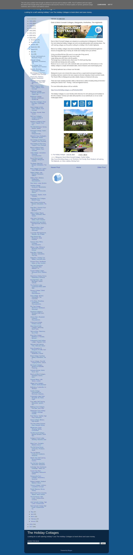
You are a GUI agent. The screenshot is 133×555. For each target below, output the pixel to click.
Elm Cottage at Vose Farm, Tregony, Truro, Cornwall (38, 73)
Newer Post (55, 167)
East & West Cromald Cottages (71, 157)
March (33, 516)
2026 (31, 21)
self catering (99, 159)
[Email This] (79, 155)
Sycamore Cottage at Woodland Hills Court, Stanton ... (37, 313)
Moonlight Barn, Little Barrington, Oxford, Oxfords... (36, 281)
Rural (88, 159)
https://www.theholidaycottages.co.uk (61, 159)
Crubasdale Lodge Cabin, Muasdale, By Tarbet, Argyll (37, 398)
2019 (31, 37)
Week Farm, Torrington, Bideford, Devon (37, 444)
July (32, 51)
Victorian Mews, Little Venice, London (36, 380)
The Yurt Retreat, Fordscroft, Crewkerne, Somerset (37, 454)
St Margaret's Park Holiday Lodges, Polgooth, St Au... (38, 341)
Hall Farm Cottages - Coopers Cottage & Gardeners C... (36, 118)
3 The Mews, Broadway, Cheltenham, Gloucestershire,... (37, 302)
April (32, 514)
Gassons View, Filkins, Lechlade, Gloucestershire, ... (36, 243)
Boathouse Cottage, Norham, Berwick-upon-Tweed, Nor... (37, 93)
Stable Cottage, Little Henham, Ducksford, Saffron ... (37, 174)
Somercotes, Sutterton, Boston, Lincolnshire (37, 77)
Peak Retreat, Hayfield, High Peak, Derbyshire (38, 416)
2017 (31, 526)
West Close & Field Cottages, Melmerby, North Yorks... (37, 327)
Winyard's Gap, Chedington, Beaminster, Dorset (38, 136)
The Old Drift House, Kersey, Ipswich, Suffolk (38, 127)
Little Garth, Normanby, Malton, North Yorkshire (37, 219)
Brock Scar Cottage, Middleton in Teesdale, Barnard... (37, 337)
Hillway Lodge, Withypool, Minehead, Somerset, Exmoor (37, 248)
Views (64, 161)
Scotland (93, 159)
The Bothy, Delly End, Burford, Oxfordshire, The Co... (38, 165)
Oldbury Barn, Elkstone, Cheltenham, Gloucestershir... (37, 179)
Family (83, 157)
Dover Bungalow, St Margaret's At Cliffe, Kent (38, 349)
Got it (110, 4)
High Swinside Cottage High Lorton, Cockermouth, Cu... (38, 507)
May (32, 512)
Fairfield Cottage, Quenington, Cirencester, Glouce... (38, 191)
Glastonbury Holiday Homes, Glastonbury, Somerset (38, 276)
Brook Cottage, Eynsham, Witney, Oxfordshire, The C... (38, 357)
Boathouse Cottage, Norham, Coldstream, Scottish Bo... (37, 98)
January (33, 521)
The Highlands (55, 161)
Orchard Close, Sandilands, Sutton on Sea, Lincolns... (38, 262)
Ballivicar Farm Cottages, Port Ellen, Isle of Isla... (37, 407)
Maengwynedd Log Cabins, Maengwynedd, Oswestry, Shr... (38, 223)
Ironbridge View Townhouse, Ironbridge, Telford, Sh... (38, 467)
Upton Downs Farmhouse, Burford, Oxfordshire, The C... (38, 204)
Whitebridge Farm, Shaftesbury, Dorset (36, 352)
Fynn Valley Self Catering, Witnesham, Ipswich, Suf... (37, 403)
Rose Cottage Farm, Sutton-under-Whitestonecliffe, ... (38, 169)
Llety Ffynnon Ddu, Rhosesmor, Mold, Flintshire (36, 238)
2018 (31, 524)
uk (60, 161)
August (33, 49)
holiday (87, 157)
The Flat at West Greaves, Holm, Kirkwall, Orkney (38, 424)
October (33, 44)
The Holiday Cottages (43, 533)
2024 (31, 26)
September (34, 47)
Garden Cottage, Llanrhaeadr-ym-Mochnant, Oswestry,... (37, 392)
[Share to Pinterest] (86, 155)
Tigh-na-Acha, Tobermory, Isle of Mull (37, 332)
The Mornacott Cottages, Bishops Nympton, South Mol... (38, 434)
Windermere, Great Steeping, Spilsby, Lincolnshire (36, 429)
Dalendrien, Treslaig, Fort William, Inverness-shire (37, 258)
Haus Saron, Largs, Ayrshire (38, 183)
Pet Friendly (82, 159)
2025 (31, 23)
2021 (31, 33)
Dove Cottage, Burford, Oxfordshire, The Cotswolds (37, 297)
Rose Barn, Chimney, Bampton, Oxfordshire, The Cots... (37, 254)
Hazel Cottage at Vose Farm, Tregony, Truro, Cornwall (37, 108)
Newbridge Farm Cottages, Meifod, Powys (38, 199)
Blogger (70, 550)
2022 (31, 30)
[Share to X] (83, 155)
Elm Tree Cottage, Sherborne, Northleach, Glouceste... (37, 308)
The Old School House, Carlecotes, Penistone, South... (37, 449)
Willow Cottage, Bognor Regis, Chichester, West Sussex (37, 214)
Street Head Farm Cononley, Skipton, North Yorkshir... (38, 493)
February (33, 519)
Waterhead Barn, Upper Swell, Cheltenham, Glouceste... (37, 229)
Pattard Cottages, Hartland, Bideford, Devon (38, 482)
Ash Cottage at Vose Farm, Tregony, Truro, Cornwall (38, 140)
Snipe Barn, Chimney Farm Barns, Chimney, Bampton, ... (38, 209)
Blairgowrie (59, 157)
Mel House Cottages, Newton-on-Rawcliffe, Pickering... (37, 366)
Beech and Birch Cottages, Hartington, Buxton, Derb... (38, 375)
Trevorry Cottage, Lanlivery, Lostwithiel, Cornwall (38, 486)
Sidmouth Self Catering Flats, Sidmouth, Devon (37, 345)
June (32, 54)
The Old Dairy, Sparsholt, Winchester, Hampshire (37, 464)
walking (68, 161)
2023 (31, 28)
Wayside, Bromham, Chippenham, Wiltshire (37, 69)
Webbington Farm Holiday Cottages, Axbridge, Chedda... (37, 412)
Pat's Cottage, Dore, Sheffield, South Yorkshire (38, 66)
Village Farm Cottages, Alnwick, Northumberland (38, 384)
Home (78, 167)
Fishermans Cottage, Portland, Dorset (36, 323)
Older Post (101, 167)
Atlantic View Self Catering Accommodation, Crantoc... (37, 459)
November (34, 42)
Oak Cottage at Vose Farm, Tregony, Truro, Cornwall (38, 144)
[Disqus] (78, 210)
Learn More (101, 4)
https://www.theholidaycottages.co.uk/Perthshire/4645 (67, 90)
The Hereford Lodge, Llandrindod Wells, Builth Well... (38, 286)
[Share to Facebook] (85, 155)
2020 (31, 35)
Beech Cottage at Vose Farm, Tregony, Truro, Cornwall (37, 149)
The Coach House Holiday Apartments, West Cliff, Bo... (37, 82)
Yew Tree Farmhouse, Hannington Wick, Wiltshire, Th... (36, 267)
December (34, 40)
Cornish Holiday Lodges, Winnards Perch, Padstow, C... (38, 272)
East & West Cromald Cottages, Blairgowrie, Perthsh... (37, 159)
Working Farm (75, 161)
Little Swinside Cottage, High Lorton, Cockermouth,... (38, 502)
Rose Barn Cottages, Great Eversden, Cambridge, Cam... (38, 103)
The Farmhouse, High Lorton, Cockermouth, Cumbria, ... (37, 498)
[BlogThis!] (81, 155)
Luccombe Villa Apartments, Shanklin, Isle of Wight (38, 233)
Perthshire (76, 159)
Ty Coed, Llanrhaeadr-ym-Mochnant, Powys (38, 57)
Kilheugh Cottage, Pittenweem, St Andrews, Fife (38, 61)
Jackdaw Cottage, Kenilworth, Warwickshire (38, 186)
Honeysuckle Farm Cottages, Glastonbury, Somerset (37, 477)
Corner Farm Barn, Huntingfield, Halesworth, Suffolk (38, 472)
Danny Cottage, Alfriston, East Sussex (37, 420)
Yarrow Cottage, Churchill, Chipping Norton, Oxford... (38, 361)
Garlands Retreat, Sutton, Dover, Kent (37, 371)
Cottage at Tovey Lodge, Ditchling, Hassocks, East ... (38, 439)
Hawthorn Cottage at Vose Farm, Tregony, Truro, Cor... (37, 123)
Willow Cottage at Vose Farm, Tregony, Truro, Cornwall (37, 87)
